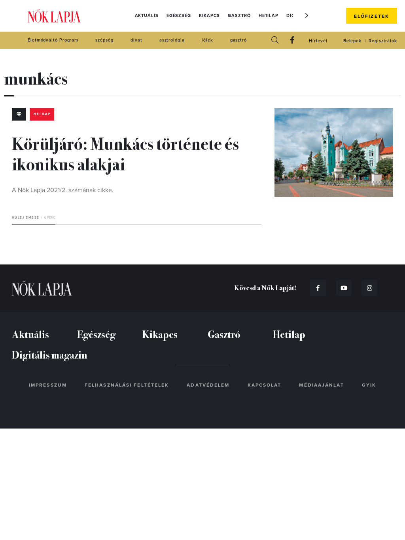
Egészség (179, 15)
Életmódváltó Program (53, 40)
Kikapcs (209, 15)
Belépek (352, 40)
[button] (307, 15)
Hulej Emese (25, 217)
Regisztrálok (383, 40)
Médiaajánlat (321, 385)
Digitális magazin (49, 354)
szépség (104, 40)
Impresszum (48, 385)
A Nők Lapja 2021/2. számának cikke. (63, 190)
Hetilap (268, 15)
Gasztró (239, 15)
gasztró (238, 40)
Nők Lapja (54, 16)
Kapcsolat (265, 385)
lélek (207, 40)
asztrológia (172, 40)
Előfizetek (371, 16)
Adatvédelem (208, 385)
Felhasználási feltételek (127, 385)
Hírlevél (318, 40)
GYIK (369, 385)
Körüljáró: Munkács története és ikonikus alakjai (125, 153)
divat (136, 40)
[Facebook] (292, 40)
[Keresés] (275, 40)
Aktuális (147, 15)
